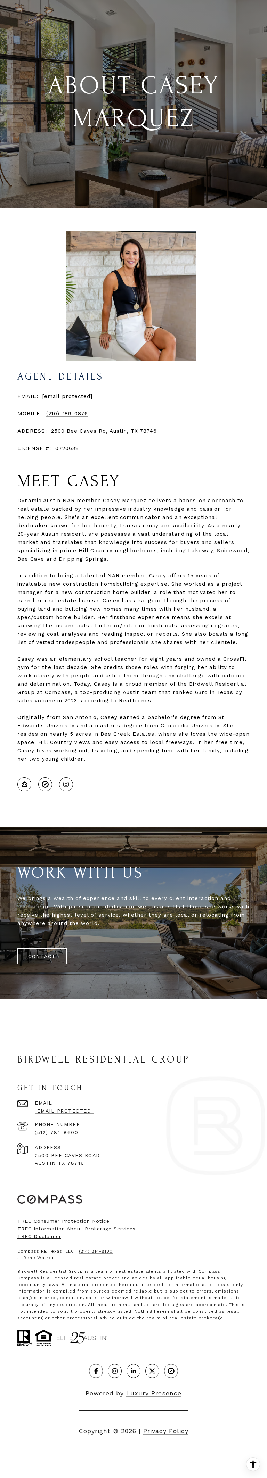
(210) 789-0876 (67, 414)
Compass (28, 1277)
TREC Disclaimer (39, 1236)
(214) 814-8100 (96, 1251)
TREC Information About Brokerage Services (76, 1228)
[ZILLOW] (24, 784)
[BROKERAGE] (45, 784)
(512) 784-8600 (56, 1132)
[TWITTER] (152, 1371)
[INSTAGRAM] (66, 784)
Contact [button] (42, 956)
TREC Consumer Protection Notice (63, 1221)
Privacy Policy (165, 1431)
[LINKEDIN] (133, 1371)
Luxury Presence (153, 1393)
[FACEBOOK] (96, 1371)
